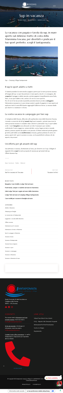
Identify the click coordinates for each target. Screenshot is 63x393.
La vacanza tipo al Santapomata (13, 215)
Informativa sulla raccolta (16, 391)
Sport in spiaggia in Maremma (12, 233)
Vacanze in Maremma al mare (12, 258)
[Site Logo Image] (29, 5)
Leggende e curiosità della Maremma (14, 219)
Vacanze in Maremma (10, 255)
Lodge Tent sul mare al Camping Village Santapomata (22, 195)
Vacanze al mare (9, 237)
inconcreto (33, 20)
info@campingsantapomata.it (12, 330)
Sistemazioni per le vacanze (12, 226)
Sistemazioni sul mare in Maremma (13, 229)
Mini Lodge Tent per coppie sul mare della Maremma (21, 191)
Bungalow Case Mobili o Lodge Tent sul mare (19, 184)
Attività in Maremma (10, 208)
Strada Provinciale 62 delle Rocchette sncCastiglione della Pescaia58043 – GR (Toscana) (16, 301)
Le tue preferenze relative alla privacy (38, 391)
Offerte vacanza (9, 222)
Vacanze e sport (22, 20)
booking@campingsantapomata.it (13, 322)
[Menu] (54, 6)
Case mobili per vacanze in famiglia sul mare (19, 198)
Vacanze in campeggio (11, 251)
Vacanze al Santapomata (11, 240)
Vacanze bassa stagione (11, 244)
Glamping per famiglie (10, 211)
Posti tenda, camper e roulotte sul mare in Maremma (21, 187)
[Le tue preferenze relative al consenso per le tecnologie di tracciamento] (60, 390)
